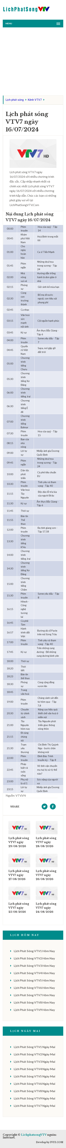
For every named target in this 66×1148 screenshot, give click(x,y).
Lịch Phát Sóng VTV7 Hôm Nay (34, 995)
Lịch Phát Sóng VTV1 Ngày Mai (34, 1047)
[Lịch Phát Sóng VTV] (26, 8)
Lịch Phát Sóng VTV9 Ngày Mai (34, 1098)
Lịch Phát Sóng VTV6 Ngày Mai (34, 1083)
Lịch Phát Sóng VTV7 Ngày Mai (34, 1105)
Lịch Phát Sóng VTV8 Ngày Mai (34, 1091)
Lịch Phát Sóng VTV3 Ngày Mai (34, 1061)
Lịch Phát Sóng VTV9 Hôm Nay (34, 1009)
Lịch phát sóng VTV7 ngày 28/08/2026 (46, 842)
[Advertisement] (33, 62)
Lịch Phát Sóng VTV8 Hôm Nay (34, 1002)
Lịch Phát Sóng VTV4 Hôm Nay (34, 973)
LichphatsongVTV (33, 1134)
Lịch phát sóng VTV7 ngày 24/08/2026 (46, 907)
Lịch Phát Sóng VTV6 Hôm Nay (34, 987)
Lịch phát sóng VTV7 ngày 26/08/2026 (46, 875)
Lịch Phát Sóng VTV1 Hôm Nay (34, 951)
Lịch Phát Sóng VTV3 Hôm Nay (34, 965)
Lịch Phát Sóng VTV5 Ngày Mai (34, 1076)
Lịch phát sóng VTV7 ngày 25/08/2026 (18, 907)
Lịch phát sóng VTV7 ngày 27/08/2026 (18, 875)
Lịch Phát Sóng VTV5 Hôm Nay (34, 980)
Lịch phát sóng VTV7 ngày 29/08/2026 (18, 842)
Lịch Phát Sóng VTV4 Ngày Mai (34, 1069)
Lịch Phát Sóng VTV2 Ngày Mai (34, 1054)
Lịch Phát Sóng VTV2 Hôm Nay (34, 958)
